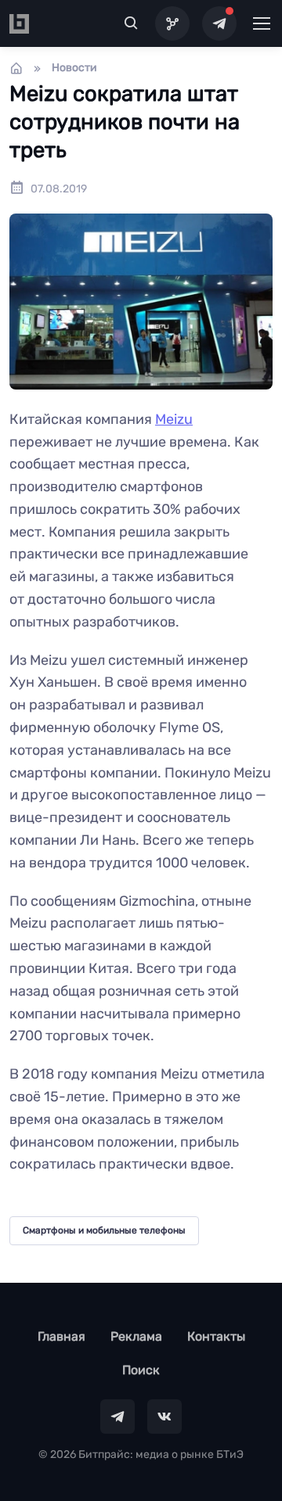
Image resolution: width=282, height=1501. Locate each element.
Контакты (216, 1336)
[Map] (172, 23)
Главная (61, 1336)
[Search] (131, 23)
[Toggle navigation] (261, 23)
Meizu (174, 419)
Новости (74, 67)
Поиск (141, 1370)
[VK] (164, 1416)
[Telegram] (219, 23)
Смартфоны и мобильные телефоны (104, 1230)
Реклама (136, 1336)
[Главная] (16, 68)
